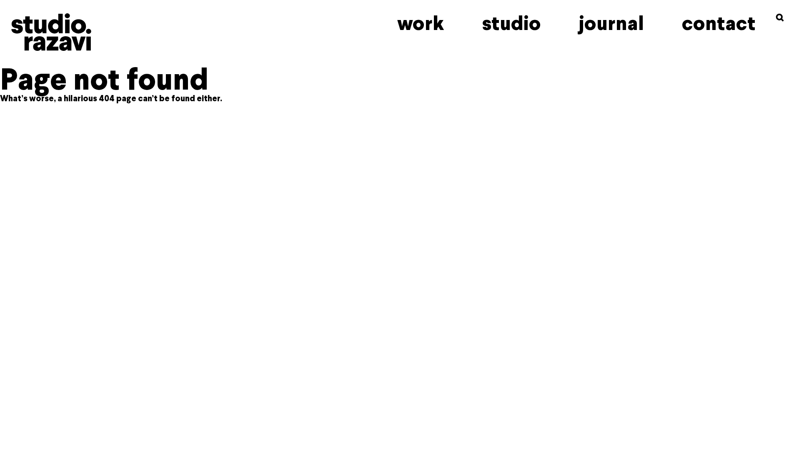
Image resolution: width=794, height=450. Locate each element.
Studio (511, 23)
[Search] (780, 17)
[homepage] (51, 32)
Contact (719, 23)
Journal (611, 23)
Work (420, 23)
